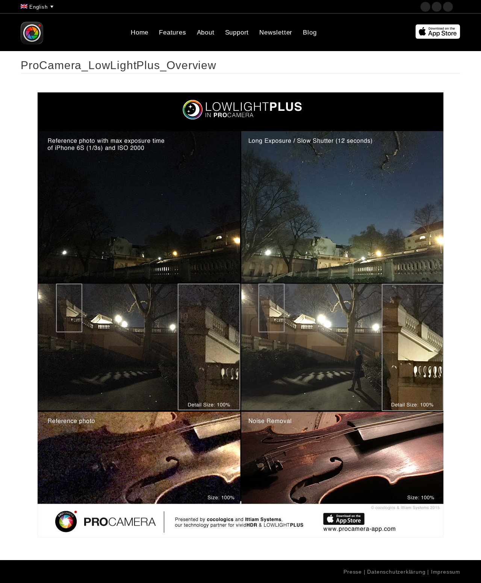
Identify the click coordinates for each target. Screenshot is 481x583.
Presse (352, 572)
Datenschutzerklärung (396, 572)
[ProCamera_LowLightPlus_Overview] (240, 315)
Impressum (445, 572)
